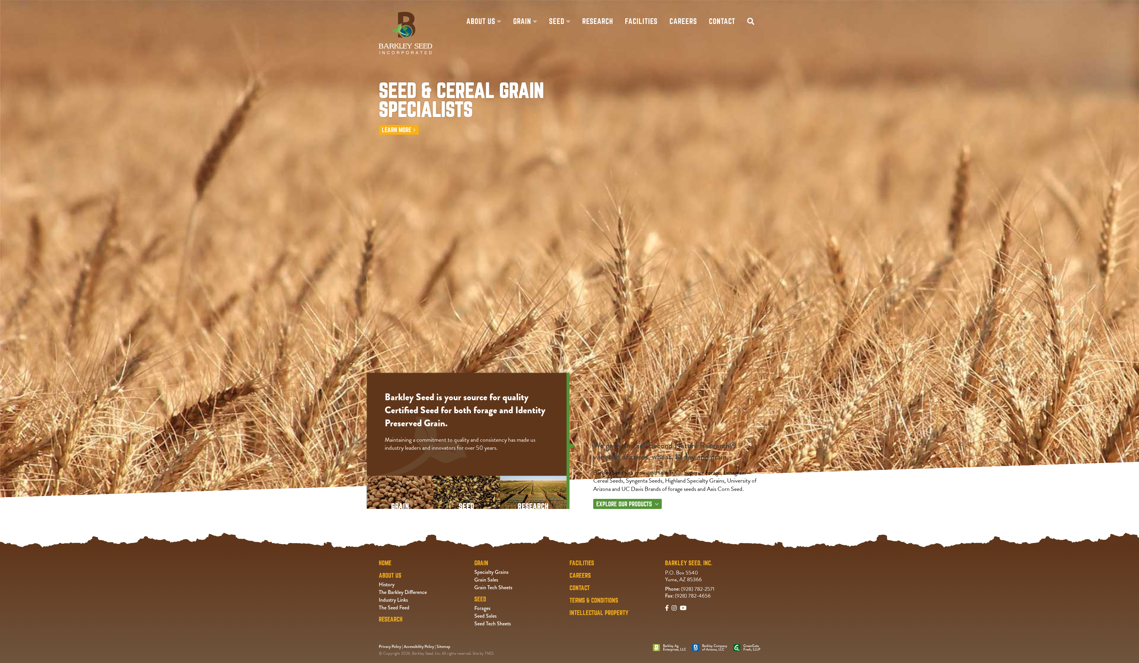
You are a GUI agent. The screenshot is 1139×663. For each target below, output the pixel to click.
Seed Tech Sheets (492, 623)
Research (391, 619)
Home (385, 562)
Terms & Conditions (594, 600)
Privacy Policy (390, 646)
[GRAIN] (400, 479)
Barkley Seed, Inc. (688, 562)
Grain (610, 512)
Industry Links (393, 600)
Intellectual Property (599, 612)
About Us (390, 575)
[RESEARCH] (533, 479)
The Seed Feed (394, 607)
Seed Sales (485, 616)
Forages (482, 608)
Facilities (582, 562)
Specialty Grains (491, 572)
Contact (580, 587)
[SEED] (466, 479)
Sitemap (443, 646)
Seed (636, 512)
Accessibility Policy (419, 646)
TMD (489, 653)
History (386, 584)
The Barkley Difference (403, 592)
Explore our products (624, 503)
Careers (580, 575)
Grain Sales (486, 580)
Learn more (396, 129)
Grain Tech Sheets (493, 587)
